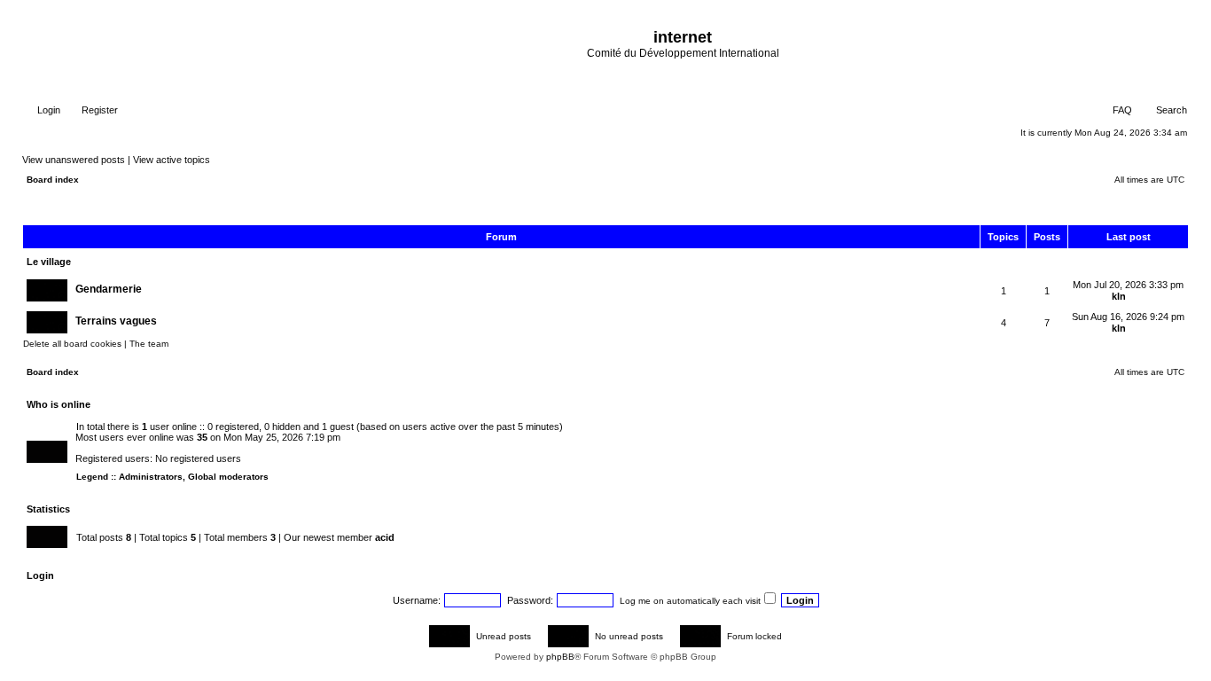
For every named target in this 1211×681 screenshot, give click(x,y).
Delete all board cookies (72, 343)
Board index (53, 179)
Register (98, 110)
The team (148, 343)
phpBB (560, 656)
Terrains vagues (116, 321)
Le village (49, 261)
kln (1119, 296)
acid (385, 537)
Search (1170, 110)
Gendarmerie (108, 289)
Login (47, 110)
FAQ (1121, 110)
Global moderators (228, 476)
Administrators (151, 476)
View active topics (171, 159)
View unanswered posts (73, 159)
